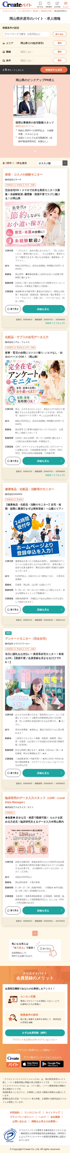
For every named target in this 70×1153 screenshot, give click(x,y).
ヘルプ (42, 1117)
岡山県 (35, 11)
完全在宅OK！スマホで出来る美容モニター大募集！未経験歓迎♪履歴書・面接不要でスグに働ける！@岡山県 (32, 194)
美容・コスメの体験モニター (24, 174)
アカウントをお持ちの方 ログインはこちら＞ (35, 1039)
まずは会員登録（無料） (35, 1032)
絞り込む (60, 34)
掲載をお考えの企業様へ (44, 1121)
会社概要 (55, 1117)
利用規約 (15, 1112)
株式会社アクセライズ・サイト (19, 807)
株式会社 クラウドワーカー (17, 643)
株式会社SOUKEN (13, 494)
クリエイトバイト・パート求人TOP (16, 11)
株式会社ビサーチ (13, 179)
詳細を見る (43, 309)
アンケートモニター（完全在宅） (26, 638)
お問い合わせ (19, 1121)
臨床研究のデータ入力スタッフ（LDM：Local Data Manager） (35, 800)
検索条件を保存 (54, 69)
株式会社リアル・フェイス (17, 342)
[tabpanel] (35, 115)
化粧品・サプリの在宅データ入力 (26, 337)
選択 (60, 43)
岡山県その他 (46, 11)
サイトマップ (53, 1112)
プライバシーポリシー (22, 1117)
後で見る (14, 309)
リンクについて (32, 1112)
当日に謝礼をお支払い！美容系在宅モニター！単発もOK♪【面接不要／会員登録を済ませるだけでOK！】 (34, 658)
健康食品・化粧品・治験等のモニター (29, 489)
